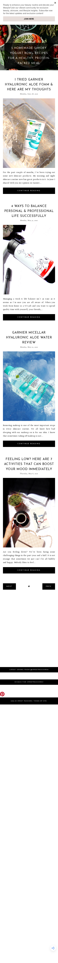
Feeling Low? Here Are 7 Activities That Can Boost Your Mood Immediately (29, 464)
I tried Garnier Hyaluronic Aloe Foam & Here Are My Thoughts (29, 84)
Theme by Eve (40, 701)
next (55, 47)
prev (2, 47)
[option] (29, 47)
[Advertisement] (29, 630)
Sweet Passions (24, 701)
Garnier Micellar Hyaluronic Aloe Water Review (29, 337)
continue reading (28, 191)
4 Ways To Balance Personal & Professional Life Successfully (29, 211)
